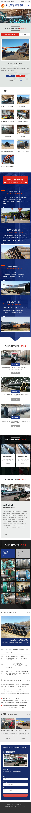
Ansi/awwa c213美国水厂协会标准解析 (14, 664)
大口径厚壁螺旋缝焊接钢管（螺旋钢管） (10, 151)
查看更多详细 (10, 75)
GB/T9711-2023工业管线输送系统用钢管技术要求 (17, 649)
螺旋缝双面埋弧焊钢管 (23, 121)
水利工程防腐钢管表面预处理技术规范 (11, 693)
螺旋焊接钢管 (8, 136)
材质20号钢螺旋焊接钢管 (10, 34)
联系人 (5, 776)
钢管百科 (4, 714)
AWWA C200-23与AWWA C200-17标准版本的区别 (17, 671)
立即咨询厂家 (21, 75)
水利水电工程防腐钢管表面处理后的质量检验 (12, 684)
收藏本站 (23, 1)
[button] (14, 21)
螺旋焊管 (23, 136)
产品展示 (5, 91)
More (28, 612)
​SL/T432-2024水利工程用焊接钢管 (8, 106)
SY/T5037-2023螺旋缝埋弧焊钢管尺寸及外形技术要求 (14, 700)
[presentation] (2, 16)
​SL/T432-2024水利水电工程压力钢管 (9, 121)
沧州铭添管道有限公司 (14, 5)
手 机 (5, 782)
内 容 (5, 787)
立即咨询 (15, 372)
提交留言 (15, 795)
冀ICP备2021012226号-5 (21, 806)
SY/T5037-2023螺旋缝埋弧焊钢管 (8, 166)
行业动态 (4, 680)
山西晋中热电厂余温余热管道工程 (13, 449)
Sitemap (22, 804)
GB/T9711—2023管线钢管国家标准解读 (15, 656)
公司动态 (4, 612)
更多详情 (5, 534)
